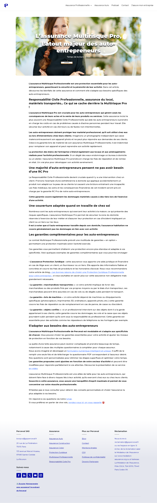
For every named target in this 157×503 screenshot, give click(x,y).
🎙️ (17, 484)
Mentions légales (89, 448)
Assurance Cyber (56, 448)
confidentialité (98, 457)
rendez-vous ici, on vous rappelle (85, 402)
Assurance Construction (59, 443)
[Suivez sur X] (29, 475)
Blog (84, 439)
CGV (84, 452)
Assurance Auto (101, 5)
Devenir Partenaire (90, 461)
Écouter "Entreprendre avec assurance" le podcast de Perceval (28, 487)
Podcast (115, 5)
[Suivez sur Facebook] (18, 475)
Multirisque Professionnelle (61, 457)
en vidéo (33, 368)
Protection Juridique (58, 452)
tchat (69, 399)
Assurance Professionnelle (78, 5)
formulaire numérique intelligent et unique (89, 351)
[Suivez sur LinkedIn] (24, 475)
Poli (83, 457)
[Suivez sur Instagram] (41, 475)
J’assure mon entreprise (142, 5)
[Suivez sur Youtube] (35, 475)
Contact (125, 5)
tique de (88, 457)
